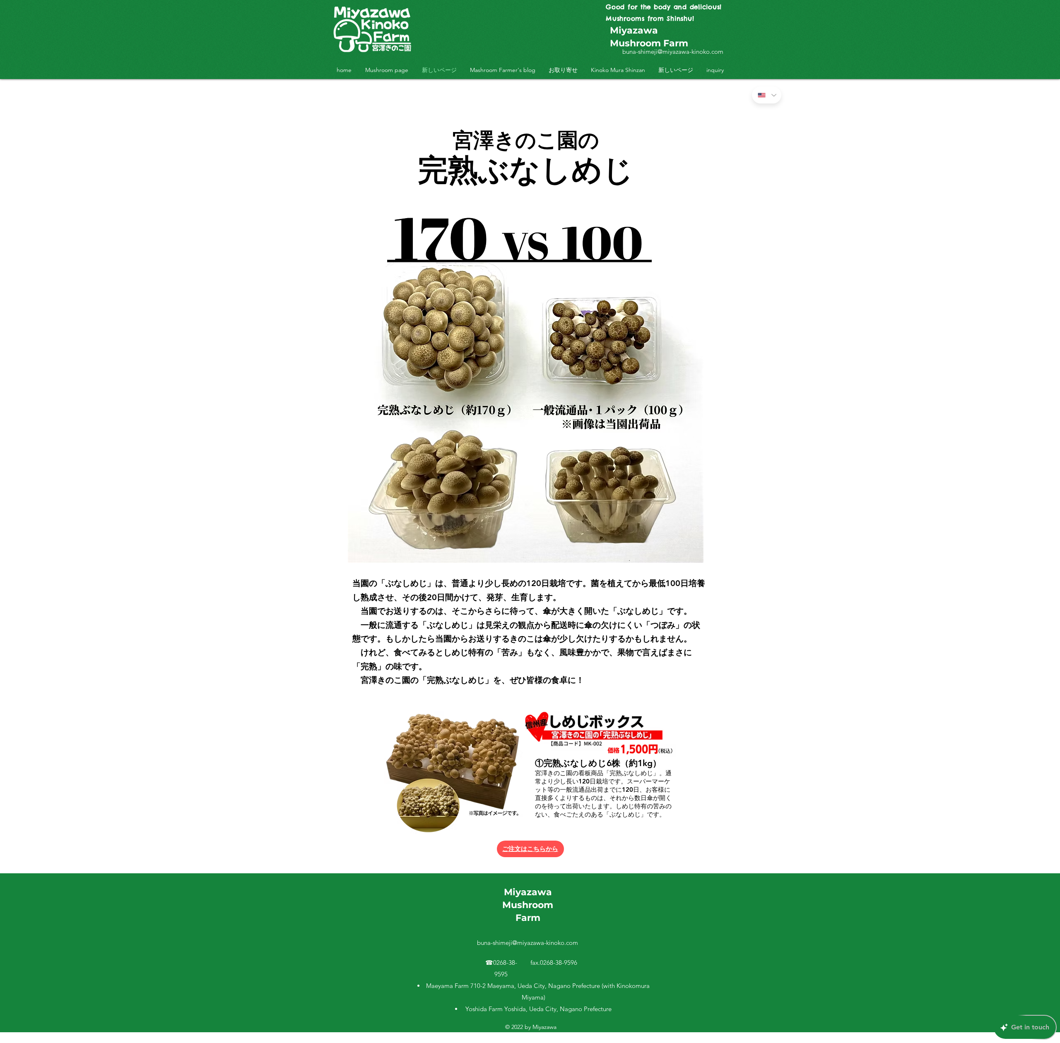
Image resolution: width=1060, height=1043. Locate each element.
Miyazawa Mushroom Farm (527, 905)
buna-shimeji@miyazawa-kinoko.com (672, 51)
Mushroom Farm (649, 43)
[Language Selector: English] (766, 95)
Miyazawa (634, 30)
